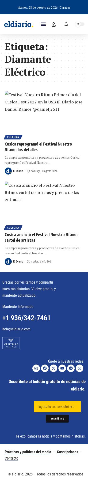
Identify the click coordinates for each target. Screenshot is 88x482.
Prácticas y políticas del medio (28, 452)
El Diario (18, 171)
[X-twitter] (53, 368)
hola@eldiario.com (16, 329)
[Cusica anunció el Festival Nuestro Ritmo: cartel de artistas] (44, 205)
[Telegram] (71, 368)
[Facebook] (45, 368)
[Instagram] (36, 368)
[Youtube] (62, 368)
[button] (43, 24)
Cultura (13, 137)
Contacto (11, 458)
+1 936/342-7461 (26, 318)
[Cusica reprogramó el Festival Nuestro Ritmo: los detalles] (44, 114)
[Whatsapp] (79, 368)
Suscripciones (67, 452)
